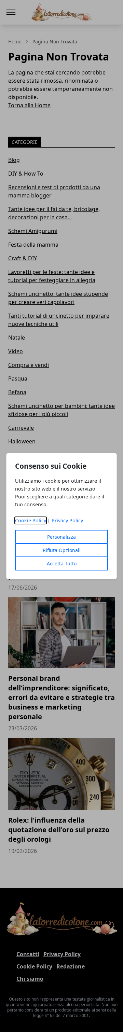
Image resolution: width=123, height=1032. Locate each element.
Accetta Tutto (62, 563)
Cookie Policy (30, 520)
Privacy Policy (67, 520)
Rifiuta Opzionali (62, 550)
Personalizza (61, 537)
